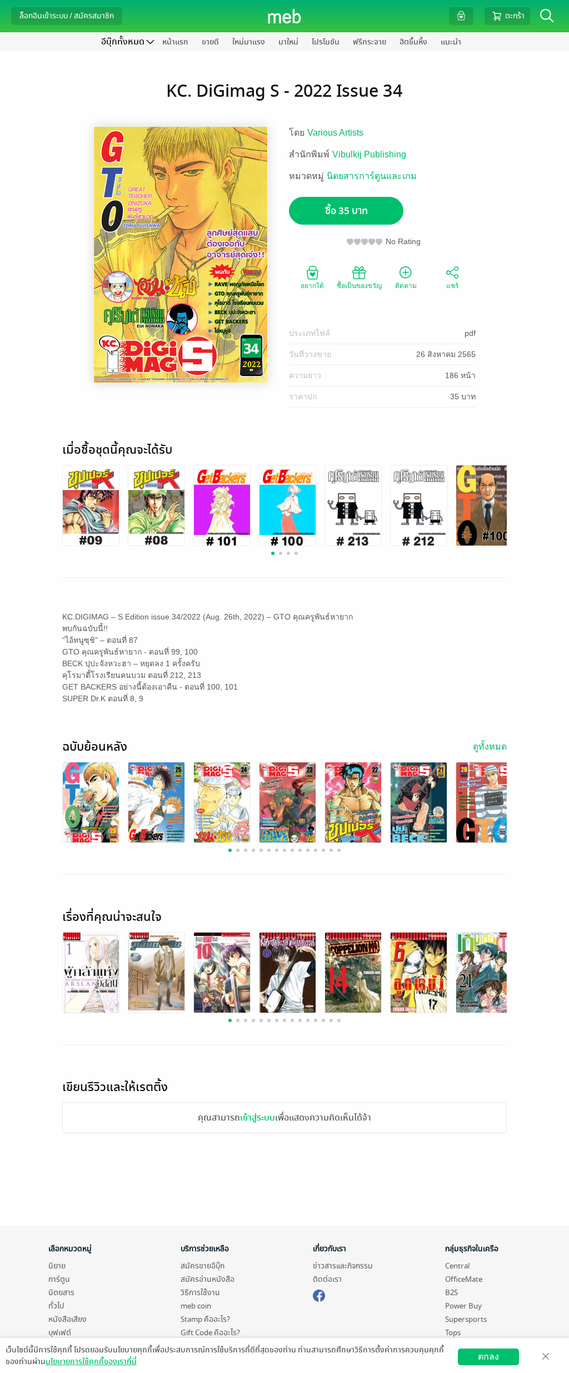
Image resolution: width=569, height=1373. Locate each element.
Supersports (466, 1319)
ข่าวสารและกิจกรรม (343, 1266)
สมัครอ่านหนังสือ (207, 1279)
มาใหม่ (288, 42)
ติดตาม (406, 286)
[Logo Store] (284, 16)
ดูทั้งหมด (490, 746)
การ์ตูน (59, 1279)
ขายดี (210, 42)
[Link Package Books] (91, 506)
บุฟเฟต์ (59, 1333)
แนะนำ (451, 42)
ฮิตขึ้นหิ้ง (413, 42)
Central (457, 1266)
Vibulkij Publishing (369, 154)
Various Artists (335, 132)
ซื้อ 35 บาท (346, 211)
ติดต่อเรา (327, 1279)
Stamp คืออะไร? (205, 1319)
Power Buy (463, 1306)
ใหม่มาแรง (248, 42)
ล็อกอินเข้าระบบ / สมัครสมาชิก (66, 16)
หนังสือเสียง (67, 1319)
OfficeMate (463, 1279)
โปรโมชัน (326, 42)
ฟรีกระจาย (369, 42)
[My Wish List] (461, 16)
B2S (451, 1292)
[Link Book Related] (91, 974)
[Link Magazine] (91, 803)
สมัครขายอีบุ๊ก (202, 1266)
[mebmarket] (319, 1294)
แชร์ (452, 286)
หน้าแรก (175, 42)
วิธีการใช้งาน (200, 1292)
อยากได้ (312, 286)
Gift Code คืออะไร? (210, 1333)
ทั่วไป (56, 1306)
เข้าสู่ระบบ (257, 1117)
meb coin (196, 1306)
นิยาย (57, 1266)
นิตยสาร (61, 1292)
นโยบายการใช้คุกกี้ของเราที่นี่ (91, 1361)
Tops (453, 1333)
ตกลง (488, 1356)
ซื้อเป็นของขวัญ (359, 286)
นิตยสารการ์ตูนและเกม (372, 176)
